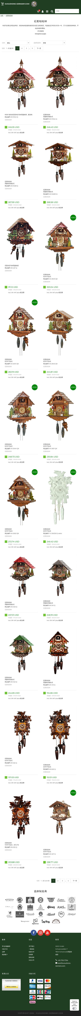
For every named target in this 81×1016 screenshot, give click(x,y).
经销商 (31, 954)
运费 (3, 952)
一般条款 (31, 949)
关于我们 (31, 946)
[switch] (74, 1008)
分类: (3, 43)
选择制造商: (37, 43)
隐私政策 (31, 957)
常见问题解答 (6, 946)
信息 (30, 940)
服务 (3, 940)
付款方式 (5, 949)
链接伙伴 (31, 952)
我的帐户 (5, 954)
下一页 (39, 48)
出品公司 (31, 960)
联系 (57, 940)
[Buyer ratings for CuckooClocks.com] (11, 985)
